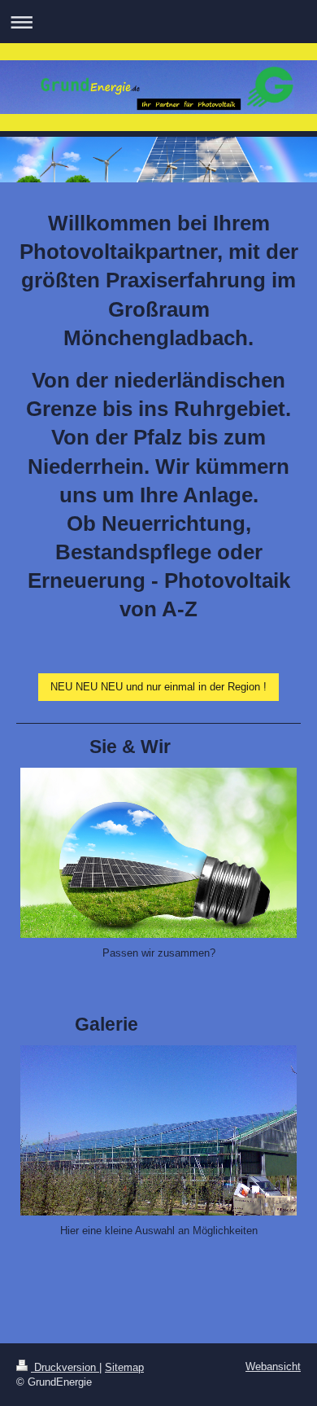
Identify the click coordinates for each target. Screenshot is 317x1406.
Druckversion (65, 1367)
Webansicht (273, 1366)
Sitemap (124, 1367)
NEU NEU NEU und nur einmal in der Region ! (158, 687)
